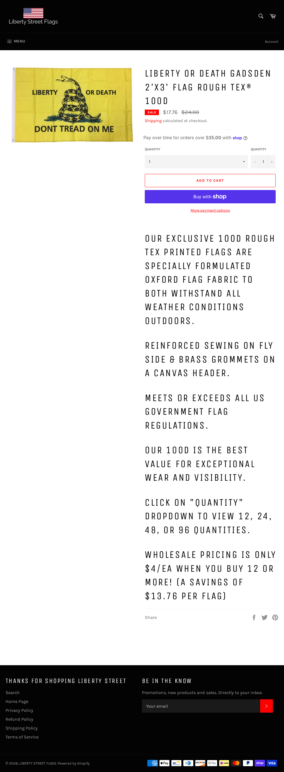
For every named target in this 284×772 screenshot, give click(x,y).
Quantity (152, 149)
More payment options (210, 210)
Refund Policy (19, 719)
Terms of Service (22, 737)
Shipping (153, 120)
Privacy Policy (19, 710)
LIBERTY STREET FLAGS (37, 763)
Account (271, 41)
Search (13, 692)
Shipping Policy (22, 728)
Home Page (17, 701)
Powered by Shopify (74, 763)
